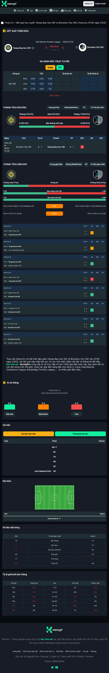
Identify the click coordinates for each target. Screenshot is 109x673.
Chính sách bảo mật (30, 651)
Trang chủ (9, 22)
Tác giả (85, 651)
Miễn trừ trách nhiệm (73, 651)
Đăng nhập (100, 4)
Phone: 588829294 (54, 661)
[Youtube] (56, 668)
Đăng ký (89, 4)
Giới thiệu (59, 651)
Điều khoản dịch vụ (47, 651)
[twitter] (52, 668)
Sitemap (93, 651)
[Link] (9, 4)
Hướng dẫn (17, 651)
